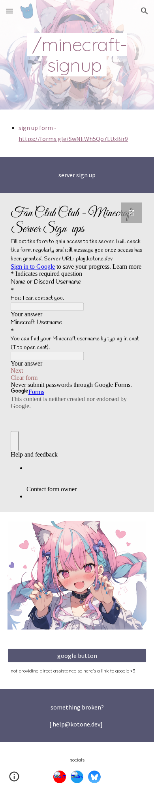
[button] (9, 11)
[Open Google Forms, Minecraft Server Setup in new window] (131, 212)
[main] (77, 54)
